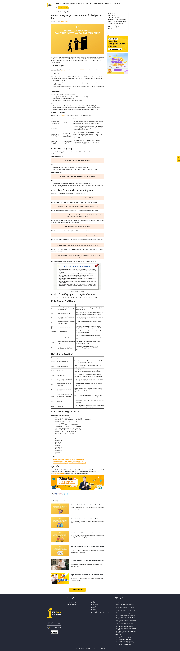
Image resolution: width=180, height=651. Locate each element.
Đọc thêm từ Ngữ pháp (77, 589)
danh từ (82, 69)
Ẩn (114, 13)
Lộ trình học (89, 3)
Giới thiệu (65, 3)
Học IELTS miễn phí (98, 3)
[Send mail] (59, 623)
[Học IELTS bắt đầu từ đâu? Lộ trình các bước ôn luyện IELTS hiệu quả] (60, 578)
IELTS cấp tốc (94, 607)
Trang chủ (58, 3)
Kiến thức (116, 3)
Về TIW (69, 601)
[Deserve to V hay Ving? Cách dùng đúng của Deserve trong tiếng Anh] (60, 550)
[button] (63, 7)
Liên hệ (69, 606)
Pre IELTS (93, 602)
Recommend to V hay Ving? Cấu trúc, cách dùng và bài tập (68, 461)
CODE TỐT (103, 648)
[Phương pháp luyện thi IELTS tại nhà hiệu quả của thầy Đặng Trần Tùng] (60, 564)
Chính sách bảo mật (72, 602)
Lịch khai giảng (108, 3)
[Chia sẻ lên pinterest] (60, 493)
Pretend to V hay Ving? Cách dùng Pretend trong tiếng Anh (68, 459)
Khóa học (72, 3)
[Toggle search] (56, 7)
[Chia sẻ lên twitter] (67, 493)
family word (64, 115)
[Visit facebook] (49, 623)
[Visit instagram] (52, 623)
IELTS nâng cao (94, 606)
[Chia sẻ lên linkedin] (63, 493)
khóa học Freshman (58, 473)
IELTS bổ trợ (93, 609)
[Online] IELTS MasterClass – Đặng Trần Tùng (100, 612)
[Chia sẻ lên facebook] (56, 493)
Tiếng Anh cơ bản (95, 601)
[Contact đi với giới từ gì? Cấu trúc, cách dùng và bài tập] (60, 522)
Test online (81, 3)
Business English (94, 611)
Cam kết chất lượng (72, 604)
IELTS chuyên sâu (94, 604)
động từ (63, 70)
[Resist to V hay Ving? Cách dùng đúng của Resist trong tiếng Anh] (60, 536)
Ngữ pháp (66, 12)
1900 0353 (57, 628)
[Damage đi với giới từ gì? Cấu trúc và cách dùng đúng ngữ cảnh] (60, 509)
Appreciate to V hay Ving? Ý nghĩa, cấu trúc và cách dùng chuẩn (69, 463)
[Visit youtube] (56, 623)
